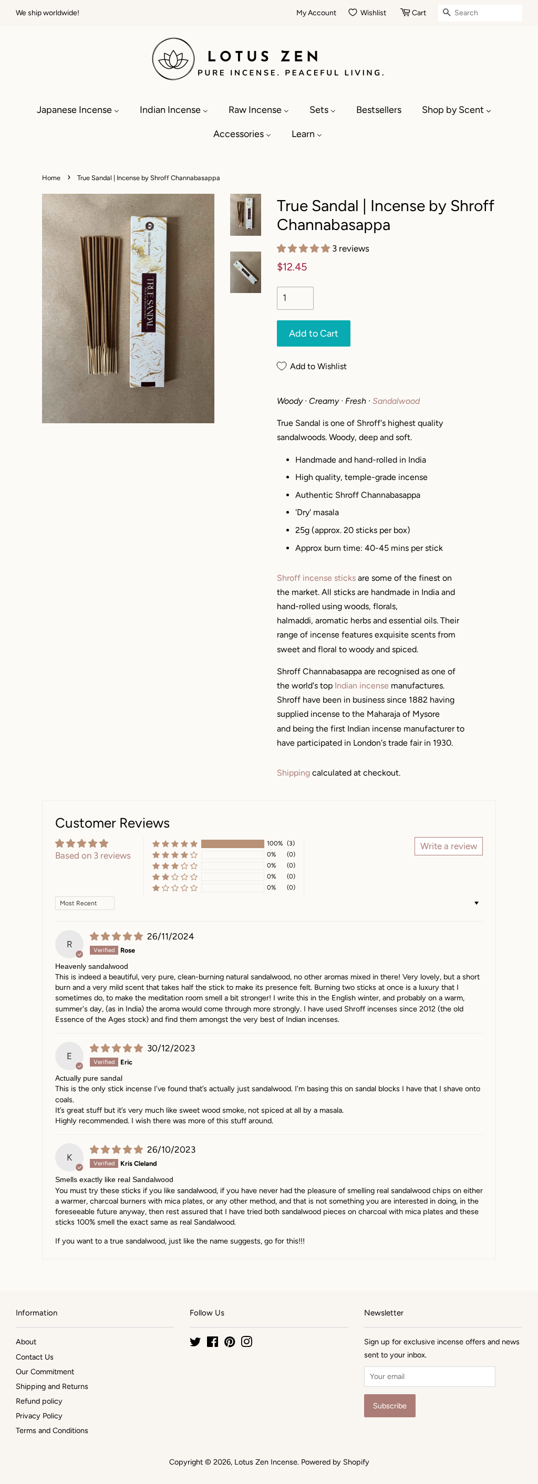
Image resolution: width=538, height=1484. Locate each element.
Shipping (293, 773)
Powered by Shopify (335, 1462)
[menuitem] (83, 110)
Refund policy (39, 1401)
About (26, 1341)
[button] (304, 248)
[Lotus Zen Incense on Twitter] (195, 1344)
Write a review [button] (448, 846)
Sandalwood (396, 401)
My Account (316, 12)
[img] (117, 936)
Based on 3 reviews (93, 855)
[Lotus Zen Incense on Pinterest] (229, 1344)
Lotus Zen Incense (265, 1462)
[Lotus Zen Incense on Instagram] (246, 1344)
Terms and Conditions (52, 1430)
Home (51, 178)
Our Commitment (45, 1371)
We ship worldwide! (47, 12)
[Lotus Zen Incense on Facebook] (212, 1344)
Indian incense (362, 686)
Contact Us (35, 1357)
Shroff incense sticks (316, 578)
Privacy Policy (39, 1415)
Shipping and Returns (52, 1386)
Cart (419, 12)
